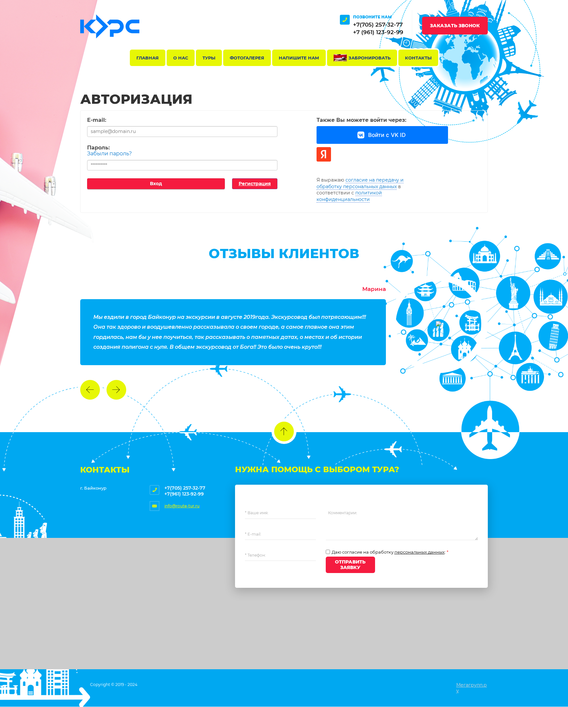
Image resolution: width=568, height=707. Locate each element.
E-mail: (96, 120)
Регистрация (255, 184)
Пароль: (98, 147)
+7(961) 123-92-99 (184, 494)
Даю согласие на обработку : (390, 552)
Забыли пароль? (109, 153)
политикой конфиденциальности (349, 196)
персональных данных (419, 552)
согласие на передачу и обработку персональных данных (360, 183)
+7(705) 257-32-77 (378, 24)
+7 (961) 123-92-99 (378, 32)
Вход (156, 184)
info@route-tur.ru (182, 505)
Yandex (324, 154)
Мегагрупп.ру (471, 688)
